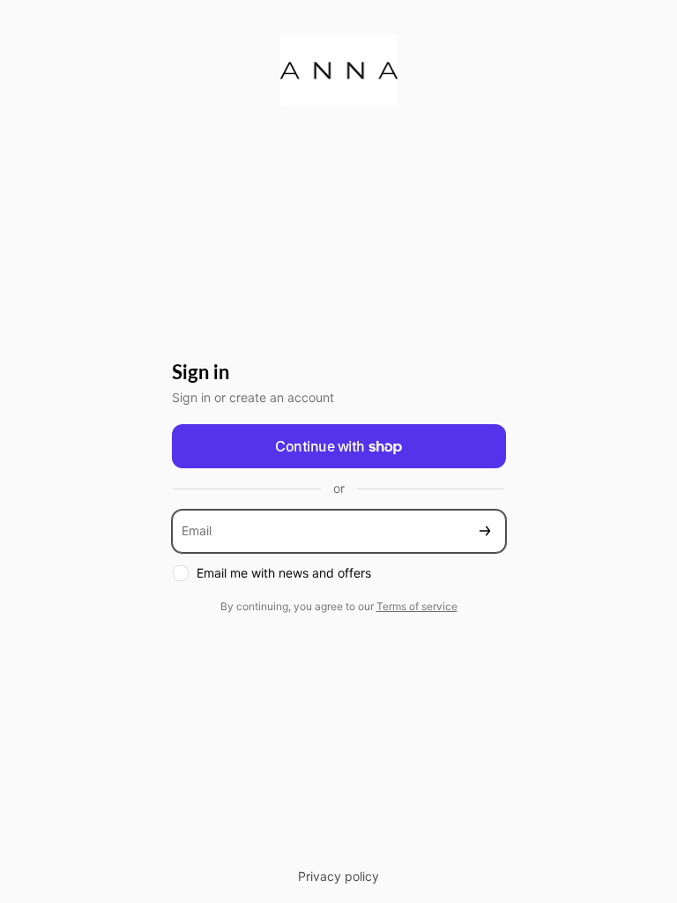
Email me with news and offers (284, 572)
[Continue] (485, 531)
